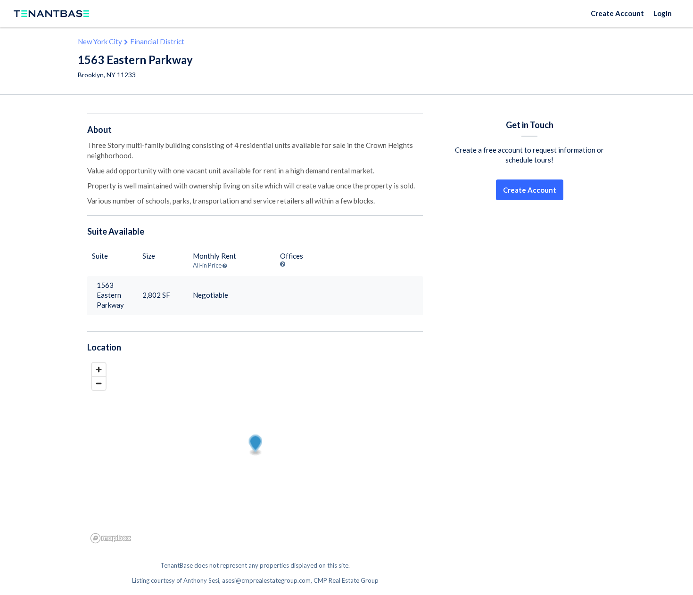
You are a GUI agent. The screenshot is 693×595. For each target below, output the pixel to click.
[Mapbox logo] (111, 538)
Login (662, 13)
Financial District (157, 41)
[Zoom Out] (99, 383)
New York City (100, 41)
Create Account (617, 13)
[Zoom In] (99, 369)
